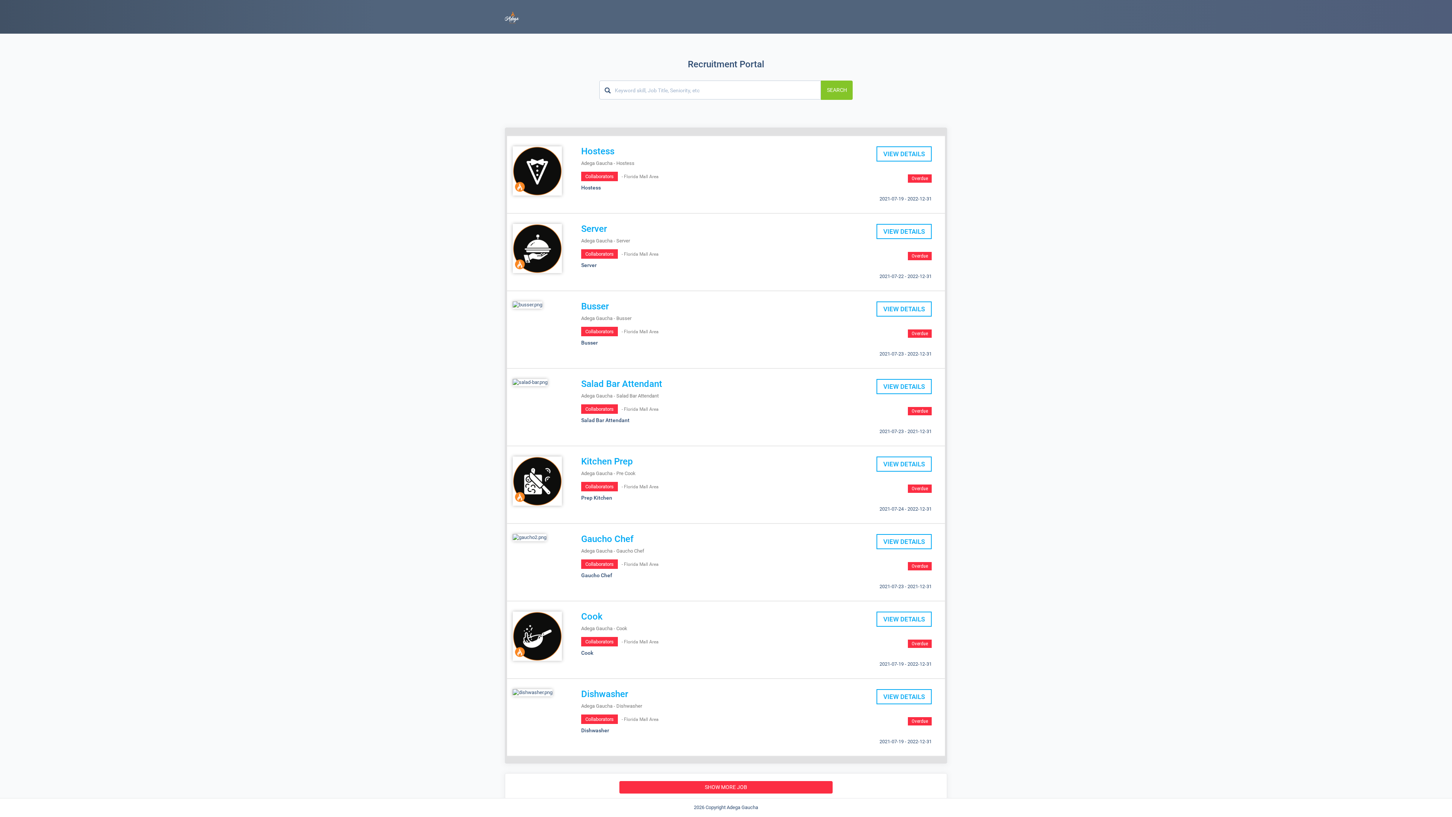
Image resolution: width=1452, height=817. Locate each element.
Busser (595, 306)
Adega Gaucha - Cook (604, 628)
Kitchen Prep (607, 461)
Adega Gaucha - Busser (606, 318)
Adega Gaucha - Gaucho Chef (612, 551)
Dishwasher (604, 694)
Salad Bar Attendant (621, 384)
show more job (726, 787)
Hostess (597, 151)
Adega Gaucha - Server (605, 241)
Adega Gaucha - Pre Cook (608, 473)
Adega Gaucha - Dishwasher (611, 706)
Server (594, 229)
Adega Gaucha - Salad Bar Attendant (620, 396)
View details (904, 154)
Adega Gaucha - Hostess (607, 163)
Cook (592, 616)
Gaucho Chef (607, 539)
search (837, 90)
